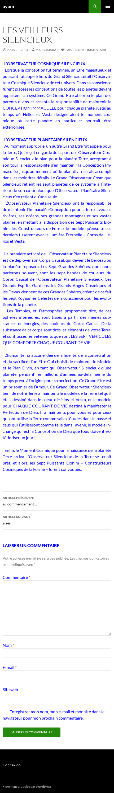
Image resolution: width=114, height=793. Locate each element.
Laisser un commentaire (86, 50)
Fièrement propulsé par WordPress (27, 787)
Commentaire (16, 577)
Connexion (12, 765)
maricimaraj (47, 50)
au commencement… (20, 501)
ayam (8, 6)
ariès (16, 520)
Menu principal (107, 6)
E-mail (10, 667)
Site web (10, 689)
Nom (8, 644)
